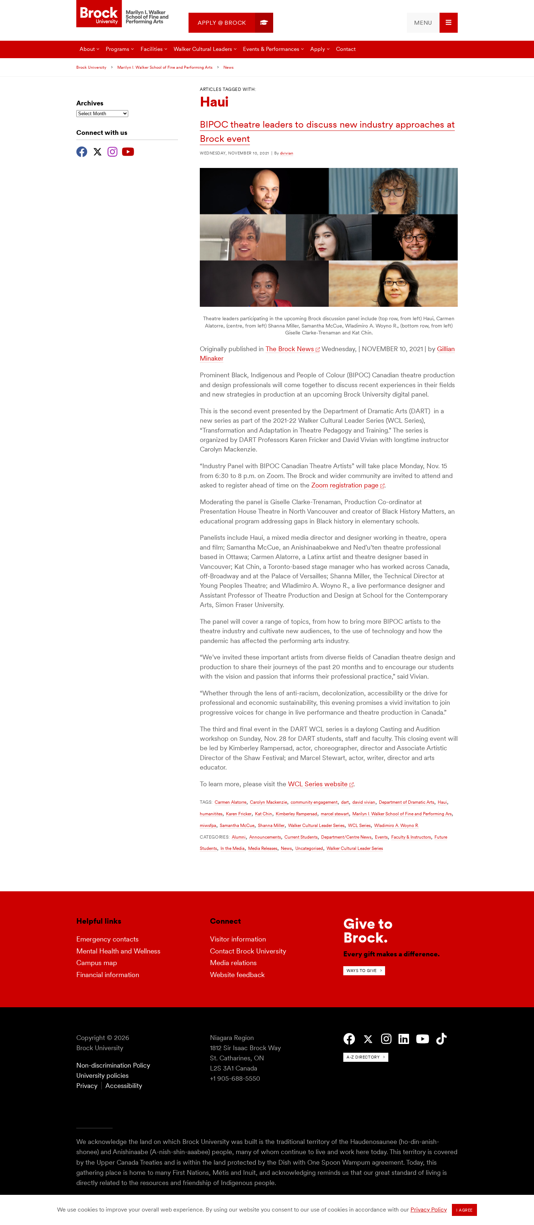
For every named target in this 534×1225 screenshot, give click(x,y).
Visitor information (238, 939)
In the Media (232, 848)
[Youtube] (128, 150)
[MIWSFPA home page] (123, 14)
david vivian (363, 802)
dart (345, 802)
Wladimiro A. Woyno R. (396, 825)
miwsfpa (208, 825)
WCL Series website (318, 784)
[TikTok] (441, 1039)
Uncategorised (309, 848)
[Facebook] (82, 150)
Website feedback (237, 975)
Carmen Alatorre (230, 802)
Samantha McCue (237, 825)
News (228, 67)
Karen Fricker (238, 813)
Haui (442, 802)
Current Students (300, 837)
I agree (464, 1210)
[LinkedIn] (404, 1039)
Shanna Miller (271, 825)
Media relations (233, 963)
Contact (346, 48)
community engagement (314, 802)
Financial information (107, 975)
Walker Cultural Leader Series (316, 825)
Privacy (86, 1085)
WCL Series (359, 825)
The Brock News (290, 349)
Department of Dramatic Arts (406, 802)
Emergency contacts (107, 939)
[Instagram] (112, 150)
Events (381, 837)
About (87, 48)
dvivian (286, 153)
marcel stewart (335, 813)
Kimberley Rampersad (296, 813)
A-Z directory (363, 1057)
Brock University (91, 67)
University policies (102, 1075)
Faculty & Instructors (411, 837)
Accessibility (123, 1085)
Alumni (239, 837)
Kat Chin (263, 813)
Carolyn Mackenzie (268, 802)
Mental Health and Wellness (118, 951)
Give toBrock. (368, 930)
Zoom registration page (345, 485)
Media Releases (262, 848)
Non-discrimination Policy (113, 1065)
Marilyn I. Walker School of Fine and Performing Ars (402, 813)
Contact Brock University (248, 951)
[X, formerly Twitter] (97, 150)
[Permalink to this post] (329, 304)
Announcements (265, 837)
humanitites (211, 813)
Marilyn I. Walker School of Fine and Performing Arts (165, 67)
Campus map (96, 963)
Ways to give (362, 970)
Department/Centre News (346, 837)
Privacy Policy (428, 1209)
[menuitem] (231, 23)
